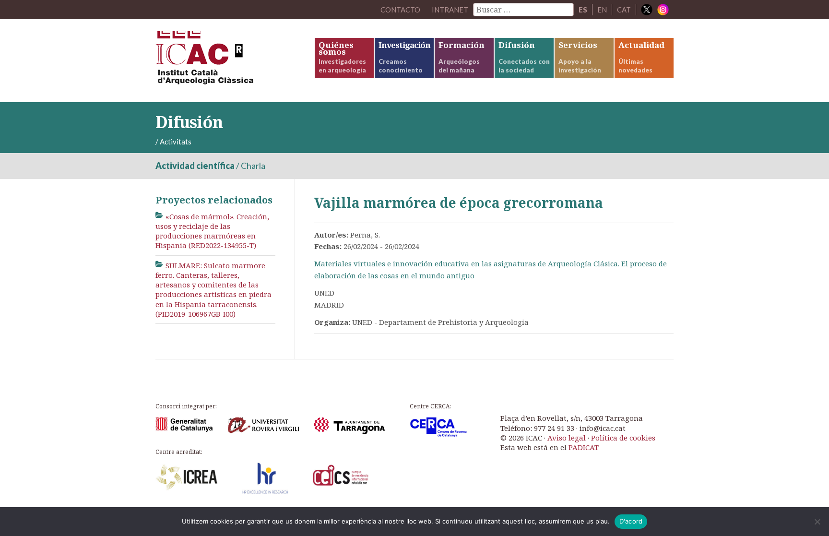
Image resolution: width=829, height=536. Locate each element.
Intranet (450, 9)
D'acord (631, 521)
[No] (817, 521)
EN (602, 9)
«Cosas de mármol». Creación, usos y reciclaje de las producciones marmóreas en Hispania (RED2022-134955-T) (212, 231)
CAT (624, 9)
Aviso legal (566, 437)
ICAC (227, 61)
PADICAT (583, 447)
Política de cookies (623, 437)
